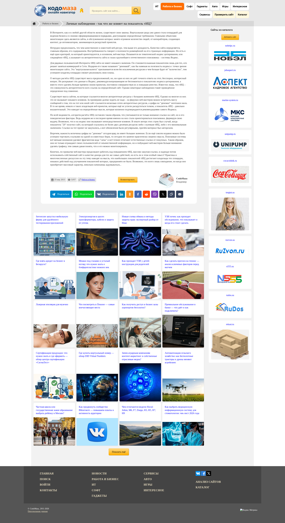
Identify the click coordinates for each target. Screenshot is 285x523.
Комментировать (128, 180)
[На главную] (56, 10)
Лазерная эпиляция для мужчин (52, 304)
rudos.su (230, 295)
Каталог (242, 14)
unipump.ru (230, 134)
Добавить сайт (230, 37)
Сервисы (205, 14)
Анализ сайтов (208, 481)
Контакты (48, 490)
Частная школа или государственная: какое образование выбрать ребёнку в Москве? (54, 410)
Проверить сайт (224, 14)
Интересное (240, 6)
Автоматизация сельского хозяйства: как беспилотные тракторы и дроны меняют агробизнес (179, 358)
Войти (45, 484)
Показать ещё (119, 452)
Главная (47, 473)
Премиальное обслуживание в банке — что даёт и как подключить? (180, 307)
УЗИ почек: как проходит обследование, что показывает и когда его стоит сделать (181, 219)
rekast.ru (230, 324)
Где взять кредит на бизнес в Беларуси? (50, 262)
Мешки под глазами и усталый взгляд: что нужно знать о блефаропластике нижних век (94, 264)
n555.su (230, 266)
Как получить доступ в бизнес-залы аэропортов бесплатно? (140, 306)
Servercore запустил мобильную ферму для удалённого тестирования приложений (52, 219)
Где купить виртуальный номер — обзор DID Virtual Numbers (96, 354)
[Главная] (34, 23)
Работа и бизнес (172, 6)
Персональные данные (38, 511)
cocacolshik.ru (230, 160)
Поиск (45, 479)
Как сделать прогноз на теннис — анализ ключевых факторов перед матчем (182, 264)
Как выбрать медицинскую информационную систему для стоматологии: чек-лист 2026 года (182, 410)
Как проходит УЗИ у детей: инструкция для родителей (136, 262)
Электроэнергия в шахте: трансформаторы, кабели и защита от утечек (96, 219)
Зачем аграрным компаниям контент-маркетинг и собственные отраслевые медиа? (139, 356)
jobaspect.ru (230, 70)
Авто (215, 6)
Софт (190, 6)
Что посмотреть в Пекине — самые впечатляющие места (97, 306)
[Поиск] (136, 10)
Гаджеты (202, 6)
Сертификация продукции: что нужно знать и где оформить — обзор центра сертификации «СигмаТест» (52, 358)
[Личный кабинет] (81, 10)
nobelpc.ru (230, 45)
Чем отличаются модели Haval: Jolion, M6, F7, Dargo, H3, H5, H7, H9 (139, 410)
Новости (99, 473)
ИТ (156, 6)
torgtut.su (230, 192)
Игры (225, 6)
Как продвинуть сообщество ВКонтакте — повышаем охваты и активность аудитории (96, 410)
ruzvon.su (230, 240)
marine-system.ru (230, 100)
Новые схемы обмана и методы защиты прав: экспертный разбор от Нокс (140, 219)
